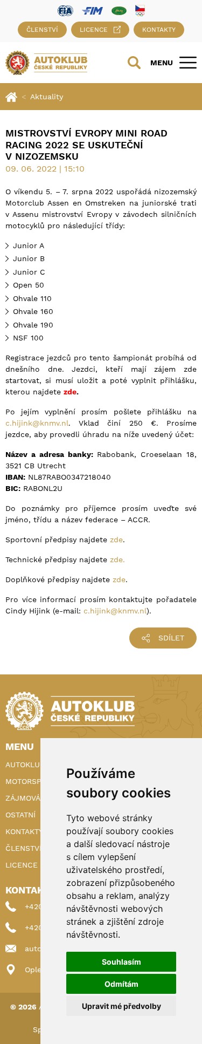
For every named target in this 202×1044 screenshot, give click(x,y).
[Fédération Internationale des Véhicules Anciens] (119, 10)
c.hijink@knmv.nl (36, 423)
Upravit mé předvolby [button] (121, 1006)
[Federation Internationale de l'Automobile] (65, 10)
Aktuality (46, 96)
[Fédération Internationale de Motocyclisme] (92, 10)
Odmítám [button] (121, 983)
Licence (94, 29)
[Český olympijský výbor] (140, 10)
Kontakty (159, 29)
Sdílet (171, 637)
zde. (117, 559)
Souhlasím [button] (121, 961)
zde (116, 539)
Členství (42, 29)
